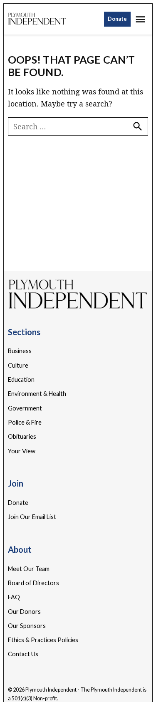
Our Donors (24, 611)
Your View (21, 451)
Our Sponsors (27, 625)
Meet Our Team (29, 568)
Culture (18, 365)
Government (25, 408)
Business (20, 350)
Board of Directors (33, 582)
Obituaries (22, 436)
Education (21, 379)
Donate (117, 19)
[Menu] (141, 19)
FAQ (14, 597)
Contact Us (23, 654)
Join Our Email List (32, 516)
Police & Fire (25, 422)
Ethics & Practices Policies (43, 639)
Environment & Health (37, 393)
